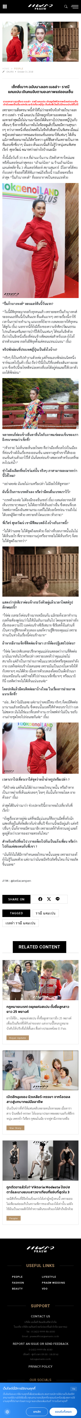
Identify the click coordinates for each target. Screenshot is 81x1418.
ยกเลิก (37, 1412)
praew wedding (53, 1282)
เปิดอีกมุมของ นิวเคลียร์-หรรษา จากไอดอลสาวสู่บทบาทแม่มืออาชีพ (38, 1099)
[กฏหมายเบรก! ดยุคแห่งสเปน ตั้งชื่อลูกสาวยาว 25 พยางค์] (40, 980)
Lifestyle (49, 1276)
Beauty (17, 1288)
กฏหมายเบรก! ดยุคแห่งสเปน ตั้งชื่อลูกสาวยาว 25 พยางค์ (37, 1009)
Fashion (18, 1282)
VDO (45, 1288)
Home (5, 68)
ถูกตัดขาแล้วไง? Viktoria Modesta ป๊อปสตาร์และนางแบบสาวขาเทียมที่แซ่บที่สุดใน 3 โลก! (38, 1192)
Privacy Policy (40, 1366)
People (18, 68)
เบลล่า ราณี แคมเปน (21, 923)
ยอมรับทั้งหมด (63, 1412)
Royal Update (17, 1037)
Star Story (15, 1127)
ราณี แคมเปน (46, 913)
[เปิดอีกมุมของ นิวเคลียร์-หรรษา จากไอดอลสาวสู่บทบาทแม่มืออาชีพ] (40, 1070)
